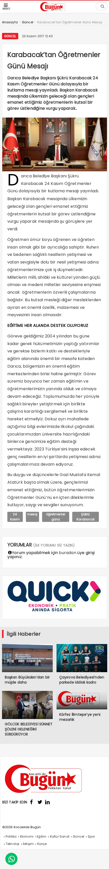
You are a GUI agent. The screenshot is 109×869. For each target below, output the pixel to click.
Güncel (10, 36)
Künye (42, 844)
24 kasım (15, 516)
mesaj (32, 514)
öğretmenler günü (55, 516)
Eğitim (41, 836)
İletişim (28, 844)
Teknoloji (13, 844)
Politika (11, 836)
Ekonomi (26, 836)
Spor (91, 836)
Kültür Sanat (59, 836)
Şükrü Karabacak (86, 516)
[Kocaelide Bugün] (54, 12)
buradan (67, 553)
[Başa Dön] (100, 860)
